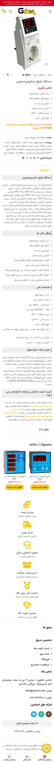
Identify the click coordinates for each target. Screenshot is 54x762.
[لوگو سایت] (27, 11)
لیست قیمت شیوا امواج (22, 142)
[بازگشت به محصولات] (7, 75)
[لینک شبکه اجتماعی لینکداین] (30, 158)
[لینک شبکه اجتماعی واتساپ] (27, 158)
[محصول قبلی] (11, 75)
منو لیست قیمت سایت (42, 406)
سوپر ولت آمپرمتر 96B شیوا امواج (14, 477)
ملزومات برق (39, 74)
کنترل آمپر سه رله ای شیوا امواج (40, 477)
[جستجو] (11, 11)
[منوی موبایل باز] (50, 11)
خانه (50, 74)
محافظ (22, 149)
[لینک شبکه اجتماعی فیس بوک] (37, 158)
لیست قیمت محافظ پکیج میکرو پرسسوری (27, 147)
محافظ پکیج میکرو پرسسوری (39, 152)
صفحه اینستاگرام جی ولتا (35, 416)
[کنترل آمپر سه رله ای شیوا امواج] (40, 462)
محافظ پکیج (12, 149)
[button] (39, 487)
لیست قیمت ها (41, 648)
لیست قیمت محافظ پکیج (27, 146)
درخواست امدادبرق (40, 665)
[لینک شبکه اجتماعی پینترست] (34, 158)
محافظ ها (26, 74)
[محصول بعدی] (4, 75)
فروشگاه (45, 659)
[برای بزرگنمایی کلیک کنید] (46, 64)
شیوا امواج (38, 142)
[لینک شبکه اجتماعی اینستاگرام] (49, 714)
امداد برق (44, 654)
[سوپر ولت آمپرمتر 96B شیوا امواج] (14, 462)
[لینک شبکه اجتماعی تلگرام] (23, 158)
